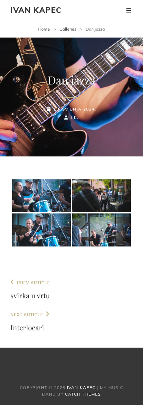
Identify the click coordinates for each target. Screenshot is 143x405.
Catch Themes (83, 394)
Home (44, 29)
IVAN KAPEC (35, 10)
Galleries (67, 29)
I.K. (74, 117)
